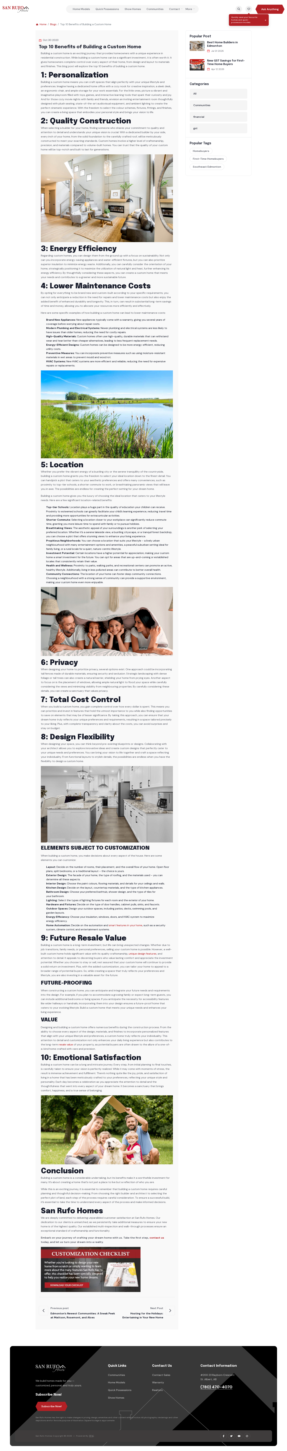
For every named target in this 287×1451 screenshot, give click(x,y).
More (189, 9)
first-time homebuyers (208, 159)
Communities (154, 9)
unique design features (142, 953)
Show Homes (133, 9)
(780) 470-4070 (216, 1387)
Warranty (158, 1382)
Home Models (81, 9)
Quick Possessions (107, 9)
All (194, 93)
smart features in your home (125, 925)
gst (195, 128)
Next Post (142, 1312)
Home (43, 24)
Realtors (157, 1390)
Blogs (53, 24)
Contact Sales (161, 1375)
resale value (66, 1044)
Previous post (82, 1312)
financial (198, 117)
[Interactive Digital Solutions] (91, 1436)
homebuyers (201, 151)
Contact (174, 9)
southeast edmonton (207, 166)
